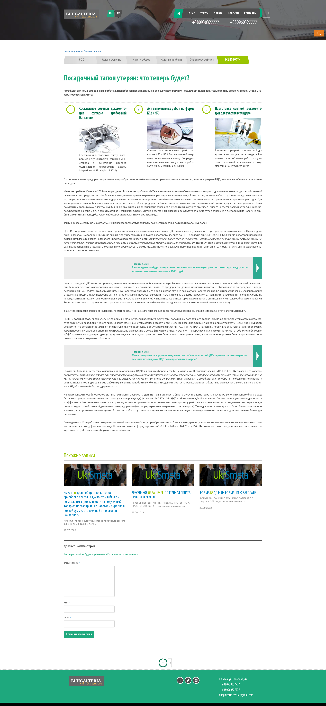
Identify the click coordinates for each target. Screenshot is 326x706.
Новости (233, 13)
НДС (81, 59)
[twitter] (188, 680)
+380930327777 (205, 22)
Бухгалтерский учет (202, 59)
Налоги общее (141, 59)
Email (67, 617)
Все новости (232, 59)
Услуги (204, 13)
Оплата (218, 13)
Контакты (250, 13)
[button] (319, 33)
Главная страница (73, 51)
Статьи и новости (93, 51)
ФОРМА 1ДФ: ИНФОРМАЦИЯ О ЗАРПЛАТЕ (228, 493)
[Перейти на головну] (81, 14)
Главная (181, 13)
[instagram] (196, 680)
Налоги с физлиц (111, 59)
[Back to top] (163, 662)
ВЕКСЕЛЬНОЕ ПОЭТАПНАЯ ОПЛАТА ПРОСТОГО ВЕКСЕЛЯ (161, 495)
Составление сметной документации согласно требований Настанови (102, 113)
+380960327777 (243, 22)
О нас (191, 13)
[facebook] (180, 680)
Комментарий (72, 563)
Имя (67, 602)
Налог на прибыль (172, 59)
